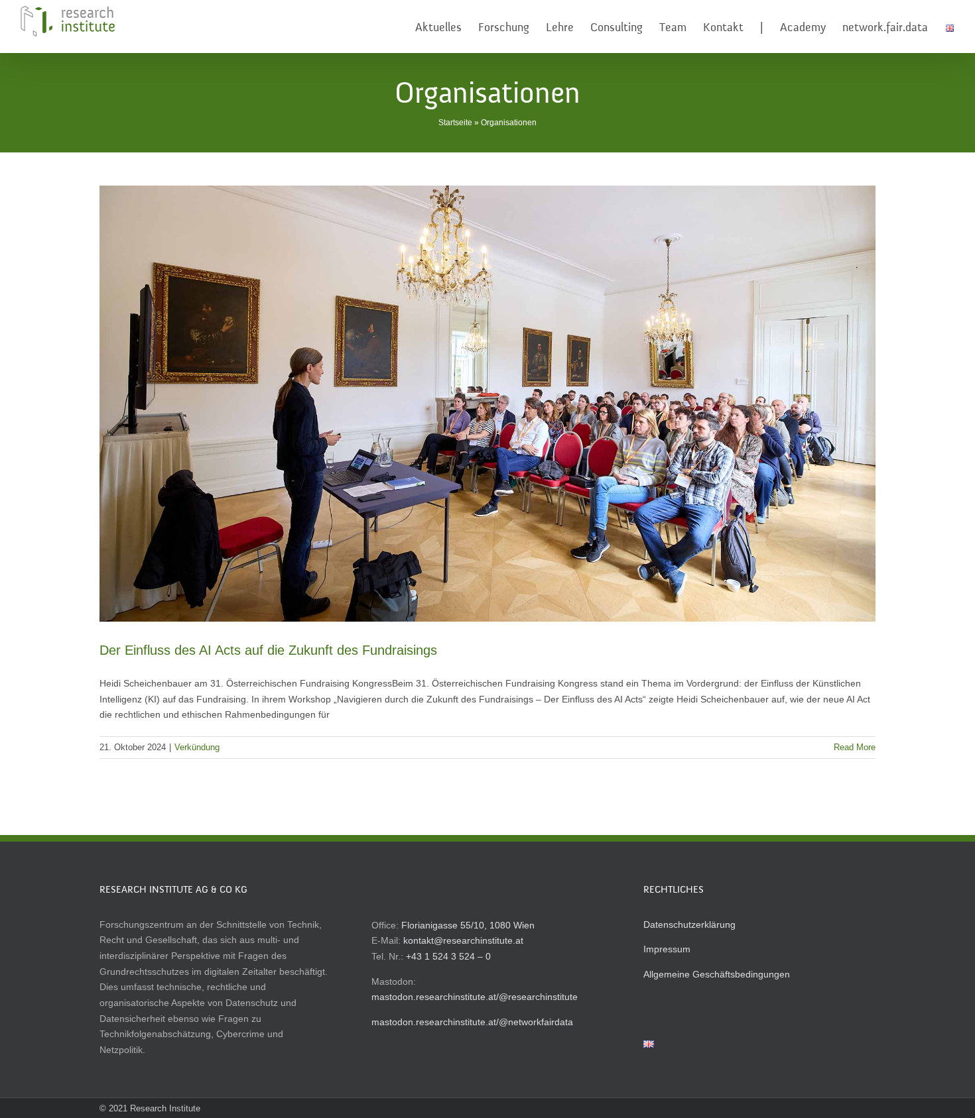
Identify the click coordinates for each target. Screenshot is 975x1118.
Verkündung (197, 747)
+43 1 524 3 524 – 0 (448, 956)
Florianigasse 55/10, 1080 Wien (468, 925)
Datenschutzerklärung (689, 924)
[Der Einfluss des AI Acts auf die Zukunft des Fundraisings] (487, 404)
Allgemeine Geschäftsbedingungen (716, 974)
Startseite (455, 122)
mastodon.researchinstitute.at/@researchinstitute (474, 996)
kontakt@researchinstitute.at (463, 940)
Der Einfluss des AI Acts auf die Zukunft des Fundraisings (268, 650)
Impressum (666, 949)
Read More (855, 747)
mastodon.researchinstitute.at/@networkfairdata (472, 1022)
